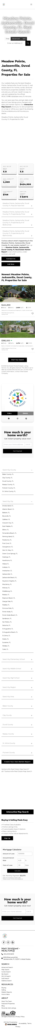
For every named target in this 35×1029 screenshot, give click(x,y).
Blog (3, 1006)
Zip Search (4, 974)
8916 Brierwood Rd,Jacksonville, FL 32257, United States (16, 958)
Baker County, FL (8, 474)
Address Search (6, 981)
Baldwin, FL (6, 512)
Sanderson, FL (7, 618)
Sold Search (5, 978)
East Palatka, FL (7, 526)
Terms (29, 1023)
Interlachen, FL (7, 571)
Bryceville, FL (6, 516)
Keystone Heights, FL (9, 581)
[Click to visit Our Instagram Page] (17, 418)
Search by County (9, 470)
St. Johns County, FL (9, 491)
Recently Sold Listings (8, 1008)
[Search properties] (28, 43)
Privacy (17, 1026)
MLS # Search (6, 976)
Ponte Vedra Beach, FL (9, 615)
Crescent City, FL (7, 523)
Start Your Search (17, 360)
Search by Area (8, 696)
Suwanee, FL (6, 642)
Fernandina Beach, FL (9, 533)
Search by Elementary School (14, 659)
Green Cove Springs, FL (10, 553)
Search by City (8, 501)
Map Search (5, 969)
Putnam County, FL (8, 488)
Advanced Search (7, 967)
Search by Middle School (12, 669)
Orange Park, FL (7, 601)
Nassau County (8, 734)
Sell (24, 39)
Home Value (5, 994)
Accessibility (23, 1023)
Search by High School (11, 678)
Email (25, 413)
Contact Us (10, 259)
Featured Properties (8, 1003)
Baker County (8, 706)
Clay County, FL (7, 478)
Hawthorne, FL (7, 560)
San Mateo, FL (7, 622)
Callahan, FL (6, 519)
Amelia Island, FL (7, 506)
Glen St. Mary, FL (7, 550)
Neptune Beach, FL (8, 598)
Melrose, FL (6, 588)
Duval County (8, 724)
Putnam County (9, 752)
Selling (3, 990)
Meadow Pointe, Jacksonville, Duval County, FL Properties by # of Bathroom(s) (16, 233)
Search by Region (9, 687)
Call (9, 413)
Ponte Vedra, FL (7, 612)
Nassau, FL (5, 594)
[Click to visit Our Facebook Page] (8, 418)
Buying (3, 988)
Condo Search (6, 972)
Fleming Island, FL (8, 536)
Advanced (16, 39)
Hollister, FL (6, 567)
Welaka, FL (5, 646)
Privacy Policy (20, 1016)
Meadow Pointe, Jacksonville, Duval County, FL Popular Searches (16, 204)
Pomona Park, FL (8, 608)
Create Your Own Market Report (17, 762)
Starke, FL (5, 639)
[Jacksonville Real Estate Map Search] (17, 791)
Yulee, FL (5, 649)
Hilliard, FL (5, 564)
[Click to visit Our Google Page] (26, 418)
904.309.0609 (9, 954)
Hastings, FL (6, 557)
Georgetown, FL (7, 547)
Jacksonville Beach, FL (9, 577)
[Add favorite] (32, 313)
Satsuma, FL (6, 625)
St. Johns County (9, 743)
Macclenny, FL (7, 584)
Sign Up (7, 838)
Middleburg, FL (7, 591)
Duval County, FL (8, 481)
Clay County (7, 715)
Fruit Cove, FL (6, 543)
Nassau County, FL (8, 484)
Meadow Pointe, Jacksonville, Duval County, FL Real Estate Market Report (15, 250)
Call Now (10, 264)
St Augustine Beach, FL (10, 632)
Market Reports (6, 992)
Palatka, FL (6, 605)
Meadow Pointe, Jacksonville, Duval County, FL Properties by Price (16, 213)
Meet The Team (6, 1001)
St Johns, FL (6, 635)
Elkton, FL (5, 530)
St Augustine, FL (7, 629)
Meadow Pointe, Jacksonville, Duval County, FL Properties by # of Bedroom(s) (16, 223)
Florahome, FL (7, 540)
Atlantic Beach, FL (8, 509)
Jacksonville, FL (7, 574)
